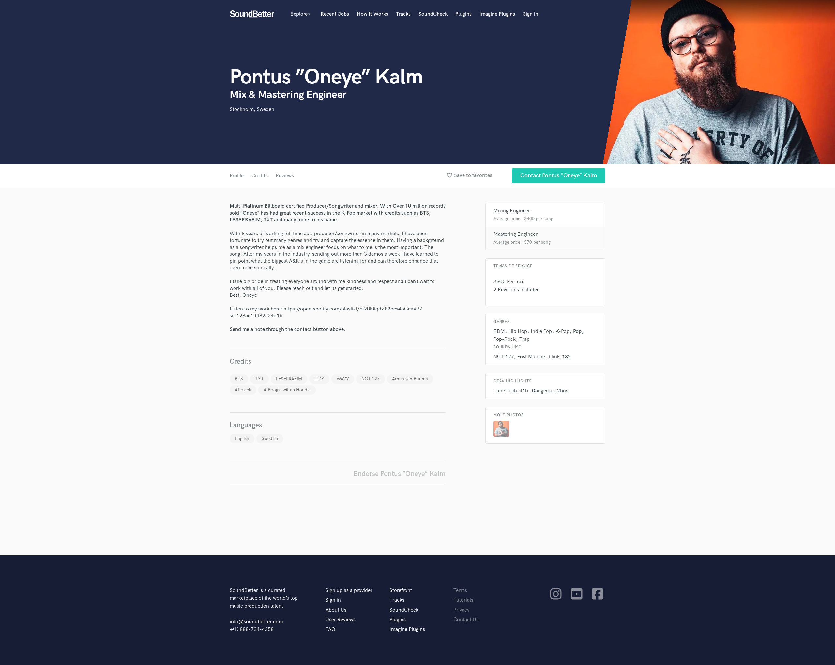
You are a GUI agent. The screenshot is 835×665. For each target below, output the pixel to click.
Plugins (463, 14)
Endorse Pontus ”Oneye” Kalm (400, 474)
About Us (336, 610)
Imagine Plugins (497, 14)
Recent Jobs (335, 14)
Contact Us (465, 620)
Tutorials (463, 600)
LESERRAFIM (289, 379)
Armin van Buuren (410, 379)
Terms (460, 590)
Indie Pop (541, 331)
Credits (259, 176)
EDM (499, 331)
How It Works (372, 14)
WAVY (343, 379)
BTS (239, 379)
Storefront (400, 590)
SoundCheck (433, 14)
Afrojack (243, 390)
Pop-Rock (504, 339)
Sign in (530, 14)
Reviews (285, 176)
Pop (577, 331)
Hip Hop (518, 331)
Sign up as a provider (349, 590)
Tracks (403, 14)
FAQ (330, 630)
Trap (524, 339)
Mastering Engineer (515, 234)
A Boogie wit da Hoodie (287, 390)
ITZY (319, 379)
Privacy (461, 610)
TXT (259, 379)
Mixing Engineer (511, 211)
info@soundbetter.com (256, 622)
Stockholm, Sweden (252, 109)
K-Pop (562, 331)
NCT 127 (370, 379)
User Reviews (341, 620)
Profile (237, 176)
